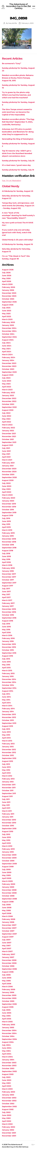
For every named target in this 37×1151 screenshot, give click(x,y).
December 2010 (9, 820)
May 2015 (6, 665)
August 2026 (7, 270)
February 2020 (8, 498)
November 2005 (9, 998)
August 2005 (8, 1007)
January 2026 (8, 290)
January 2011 (7, 817)
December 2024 (9, 328)
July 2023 (6, 378)
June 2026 (6, 275)
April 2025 (6, 316)
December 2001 (9, 1133)
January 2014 (8, 711)
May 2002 (6, 1118)
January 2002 (8, 1130)
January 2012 (8, 782)
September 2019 (9, 512)
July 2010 (6, 834)
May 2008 (6, 910)
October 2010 (8, 826)
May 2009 (6, 875)
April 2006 (6, 984)
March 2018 (7, 565)
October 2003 (8, 1068)
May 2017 (6, 594)
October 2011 (7, 790)
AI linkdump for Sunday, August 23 (17, 191)
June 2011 (6, 802)
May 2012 (6, 770)
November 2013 (9, 717)
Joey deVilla (12, 23)
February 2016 (8, 638)
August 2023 (7, 375)
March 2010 (7, 846)
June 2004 (6, 1048)
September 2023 (9, 372)
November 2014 (9, 682)
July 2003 (6, 1077)
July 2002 (6, 1112)
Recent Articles (12, 58)
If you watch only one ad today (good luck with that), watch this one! (16, 232)
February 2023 (8, 393)
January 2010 (8, 852)
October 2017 (8, 580)
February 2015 (8, 673)
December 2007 (9, 925)
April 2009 (6, 878)
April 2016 (6, 632)
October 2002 (8, 1104)
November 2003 (9, 1065)
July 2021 (6, 448)
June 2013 (6, 732)
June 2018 (6, 556)
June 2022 (6, 416)
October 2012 (8, 755)
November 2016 (9, 612)
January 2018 (8, 571)
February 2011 (8, 814)
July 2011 (6, 799)
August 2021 (7, 445)
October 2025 (8, 299)
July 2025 (6, 308)
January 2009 (8, 887)
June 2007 (6, 943)
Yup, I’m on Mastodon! (11, 180)
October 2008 (8, 896)
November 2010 (9, 823)
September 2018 (9, 548)
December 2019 (9, 504)
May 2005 (6, 1016)
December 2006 (9, 960)
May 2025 (6, 313)
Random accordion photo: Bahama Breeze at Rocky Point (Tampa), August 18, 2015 (17, 78)
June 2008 (6, 907)
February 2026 (8, 287)
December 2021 (9, 433)
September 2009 (9, 864)
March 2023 (7, 390)
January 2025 (8, 325)
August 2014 (7, 691)
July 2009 (6, 869)
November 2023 (9, 366)
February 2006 (8, 989)
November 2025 (9, 296)
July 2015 (6, 659)
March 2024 (7, 354)
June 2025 (6, 311)
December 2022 (9, 398)
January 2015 (8, 676)
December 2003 (9, 1063)
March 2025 (7, 319)
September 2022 (9, 407)
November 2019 (9, 507)
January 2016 (8, 641)
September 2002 (9, 1106)
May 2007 (6, 946)
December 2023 (9, 363)
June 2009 (6, 872)
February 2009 (8, 884)
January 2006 (8, 992)
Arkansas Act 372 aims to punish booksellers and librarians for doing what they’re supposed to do (18, 131)
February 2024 (8, 357)
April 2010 (6, 843)
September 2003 (9, 1071)
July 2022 (6, 413)
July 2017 (6, 589)
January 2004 (8, 1060)
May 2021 (6, 454)
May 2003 (6, 1083)
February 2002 (8, 1127)
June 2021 (6, 451)
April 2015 (6, 668)
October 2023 (8, 369)
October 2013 (8, 720)
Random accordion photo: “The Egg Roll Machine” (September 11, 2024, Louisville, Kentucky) (18, 122)
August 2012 (7, 761)
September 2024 (9, 337)
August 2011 (7, 796)
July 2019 (6, 518)
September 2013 (9, 723)
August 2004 (8, 1042)
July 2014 (6, 694)
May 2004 (6, 1051)
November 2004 (9, 1033)
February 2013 (8, 744)
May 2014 (6, 700)
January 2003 (8, 1095)
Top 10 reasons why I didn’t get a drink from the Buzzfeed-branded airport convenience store (17, 153)
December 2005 (9, 995)
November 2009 (9, 858)
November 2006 (9, 963)
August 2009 (8, 867)
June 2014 (6, 697)
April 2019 (6, 527)
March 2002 (7, 1124)
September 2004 (9, 1039)
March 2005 (7, 1022)
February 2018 (8, 568)
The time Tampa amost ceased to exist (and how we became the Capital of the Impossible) (17, 112)
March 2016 (7, 635)
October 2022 (8, 404)
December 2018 (9, 539)
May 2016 (6, 630)
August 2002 (8, 1109)
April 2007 (6, 948)
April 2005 (6, 1019)
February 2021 (8, 463)
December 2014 (9, 679)
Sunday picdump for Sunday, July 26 (18, 161)
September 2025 (9, 302)
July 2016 (6, 624)
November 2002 (9, 1101)
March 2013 (7, 741)
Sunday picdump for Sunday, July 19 (18, 170)
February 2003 (8, 1092)
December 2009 (9, 855)
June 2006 (6, 978)
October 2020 (8, 474)
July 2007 (6, 940)
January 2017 (8, 606)
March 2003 (7, 1089)
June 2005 (6, 1013)
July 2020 (6, 483)
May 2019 (6, 524)
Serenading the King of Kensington (17, 139)
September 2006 (9, 969)
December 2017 (9, 574)
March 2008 (7, 916)
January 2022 (8, 431)
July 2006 (6, 975)
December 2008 (9, 890)
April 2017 (6, 597)
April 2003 (6, 1086)
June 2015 (6, 662)
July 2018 (6, 553)
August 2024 (8, 340)
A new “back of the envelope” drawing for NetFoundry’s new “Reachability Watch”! (18, 215)
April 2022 (6, 422)
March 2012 (7, 776)
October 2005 (8, 1001)
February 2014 (8, 709)
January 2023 (8, 395)
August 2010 (7, 831)
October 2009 (8, 861)
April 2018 (6, 562)
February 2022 (8, 428)
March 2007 (7, 951)
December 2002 (9, 1098)
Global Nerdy (10, 186)
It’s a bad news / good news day (16, 165)
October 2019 (8, 510)
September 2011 (9, 793)
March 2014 (7, 706)
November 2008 (9, 893)
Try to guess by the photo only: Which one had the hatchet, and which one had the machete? (16, 95)
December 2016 (9, 609)
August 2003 (8, 1074)
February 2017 (8, 603)
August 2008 (8, 902)
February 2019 (8, 533)
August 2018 (7, 551)
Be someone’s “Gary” (11, 63)
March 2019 (7, 530)
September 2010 (9, 828)
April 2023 (6, 387)
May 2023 (6, 384)
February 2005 (8, 1025)
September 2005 (9, 1004)
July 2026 (6, 273)
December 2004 (9, 1030)
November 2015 (9, 647)
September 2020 (9, 477)
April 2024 (6, 352)
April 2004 (6, 1054)
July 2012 (6, 764)
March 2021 (7, 460)
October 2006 (8, 966)
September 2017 (9, 583)
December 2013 (9, 714)
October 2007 (8, 931)
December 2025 (9, 293)
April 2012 (6, 773)
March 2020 (7, 495)
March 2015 (7, 670)
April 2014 (6, 703)
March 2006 (7, 986)
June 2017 (6, 591)
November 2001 (9, 1136)
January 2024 (8, 360)
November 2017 (9, 577)
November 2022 (9, 401)
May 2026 (6, 278)
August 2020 (8, 480)
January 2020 (8, 501)
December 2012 (9, 749)
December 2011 (8, 785)
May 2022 (6, 419)
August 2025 (7, 305)
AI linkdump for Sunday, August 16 (17, 244)
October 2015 (8, 650)
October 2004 (8, 1036)
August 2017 (7, 586)
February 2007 (8, 954)
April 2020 (6, 492)
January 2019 (8, 536)
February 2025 (8, 322)
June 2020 (6, 486)
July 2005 (6, 1010)
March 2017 (7, 600)
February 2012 (8, 779)
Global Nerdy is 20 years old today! (17, 240)
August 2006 (8, 972)
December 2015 (9, 644)
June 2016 (6, 627)
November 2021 (9, 436)
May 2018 (6, 559)
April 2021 (6, 457)
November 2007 (9, 928)
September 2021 (9, 442)
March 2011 (7, 811)
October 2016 (8, 615)
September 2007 (9, 934)
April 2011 (6, 808)
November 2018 (9, 542)
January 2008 (8, 922)
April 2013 (6, 738)
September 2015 (9, 653)
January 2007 (8, 957)
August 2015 (7, 656)
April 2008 (6, 913)
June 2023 (6, 381)
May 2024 (6, 349)
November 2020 (9, 472)
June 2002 (6, 1115)
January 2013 (8, 747)
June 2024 (6, 346)
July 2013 (6, 729)
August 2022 (7, 410)
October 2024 (8, 334)
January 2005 (8, 1027)
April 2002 (6, 1121)
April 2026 (6, 281)
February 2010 (8, 849)
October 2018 (8, 545)
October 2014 (8, 685)
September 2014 (9, 688)
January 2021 (8, 466)
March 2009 (7, 881)
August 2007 (8, 937)
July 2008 (6, 905)
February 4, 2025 (28, 23)
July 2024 (6, 343)
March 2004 (7, 1057)
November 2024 (9, 331)
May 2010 (6, 840)
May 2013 (6, 735)
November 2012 (9, 752)
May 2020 (6, 489)
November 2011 (9, 788)
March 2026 (7, 284)
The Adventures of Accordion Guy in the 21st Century (18, 6)
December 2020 (9, 469)
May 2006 (6, 981)
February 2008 (8, 919)
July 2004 (6, 1045)
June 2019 (6, 521)
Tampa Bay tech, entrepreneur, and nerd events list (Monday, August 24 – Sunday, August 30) (18, 205)
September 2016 (9, 618)
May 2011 (6, 805)
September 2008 (9, 899)
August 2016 (7, 621)
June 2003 (6, 1080)
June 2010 (6, 837)
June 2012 (6, 767)
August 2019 (7, 515)
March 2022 (7, 425)
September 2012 (9, 758)
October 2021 (8, 439)
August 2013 (7, 726)
